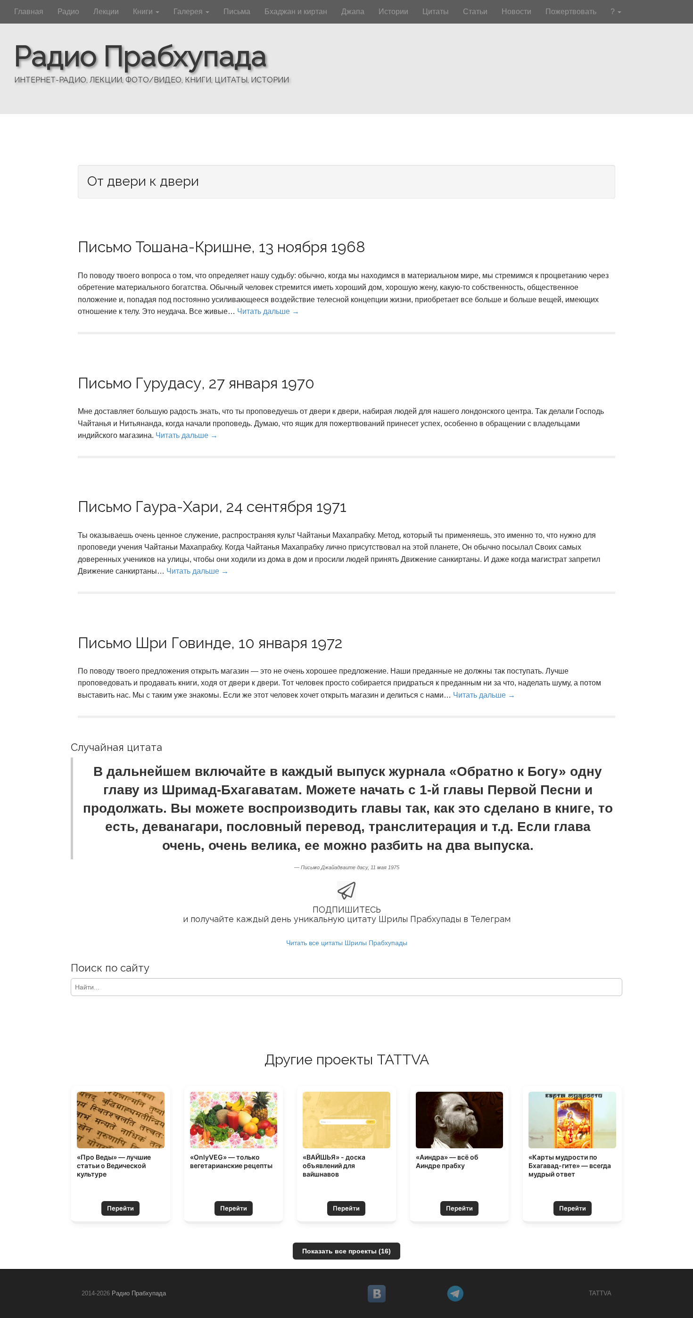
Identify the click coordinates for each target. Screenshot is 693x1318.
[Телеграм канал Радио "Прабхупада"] (482, 1294)
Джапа (352, 12)
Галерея (189, 12)
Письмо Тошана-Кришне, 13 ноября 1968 (221, 246)
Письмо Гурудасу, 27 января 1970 (196, 383)
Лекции (106, 12)
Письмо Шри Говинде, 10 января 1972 (210, 642)
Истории (393, 12)
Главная (28, 12)
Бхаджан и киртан (295, 12)
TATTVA (600, 1293)
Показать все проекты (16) (346, 1251)
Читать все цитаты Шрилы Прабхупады (346, 943)
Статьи (475, 12)
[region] (346, 57)
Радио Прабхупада (140, 56)
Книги (144, 12)
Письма (236, 12)
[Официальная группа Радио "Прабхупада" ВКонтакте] (403, 1294)
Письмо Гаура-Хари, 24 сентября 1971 (212, 506)
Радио (68, 12)
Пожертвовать (570, 12)
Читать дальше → (268, 311)
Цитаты (435, 12)
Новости (516, 12)
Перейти (120, 1208)
